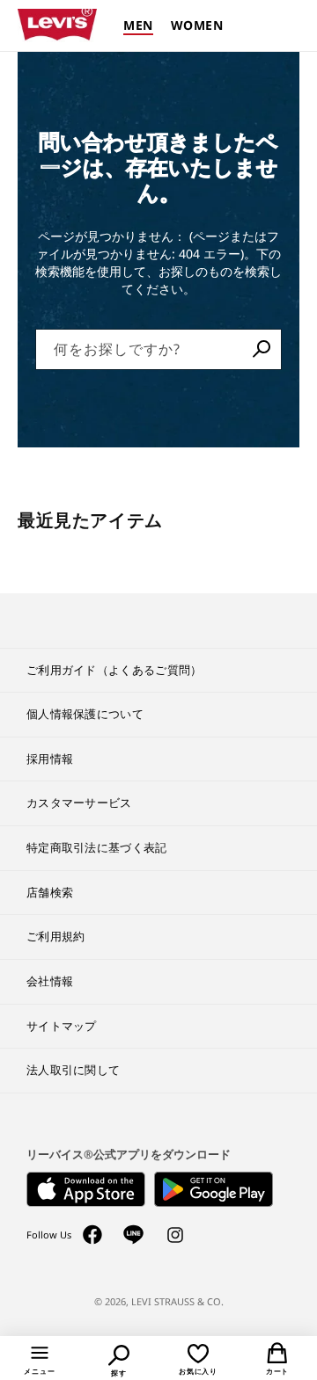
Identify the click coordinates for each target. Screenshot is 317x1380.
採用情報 (49, 758)
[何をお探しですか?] (261, 349)
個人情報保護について (85, 714)
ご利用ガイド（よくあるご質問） (114, 670)
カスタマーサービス (79, 802)
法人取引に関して (73, 1070)
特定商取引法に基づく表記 (96, 847)
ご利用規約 (55, 936)
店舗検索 (49, 892)
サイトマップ (61, 1026)
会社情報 (49, 981)
